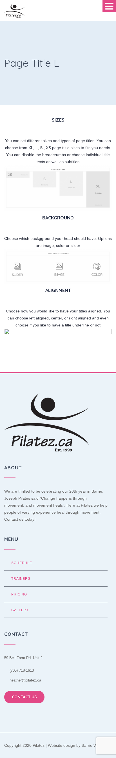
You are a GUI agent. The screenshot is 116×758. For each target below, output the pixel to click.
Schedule (21, 563)
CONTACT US (24, 696)
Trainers (20, 578)
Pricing (19, 594)
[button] (109, 6)
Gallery (20, 610)
